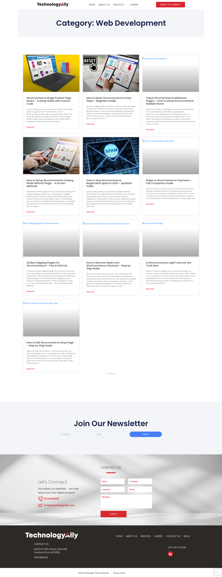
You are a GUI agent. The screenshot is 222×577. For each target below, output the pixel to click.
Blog (187, 536)
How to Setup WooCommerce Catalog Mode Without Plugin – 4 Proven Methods (50, 183)
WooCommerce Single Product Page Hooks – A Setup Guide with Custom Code (49, 100)
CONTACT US (41, 544)
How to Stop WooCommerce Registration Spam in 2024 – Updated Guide (109, 183)
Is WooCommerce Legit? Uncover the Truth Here (168, 264)
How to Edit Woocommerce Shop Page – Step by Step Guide (50, 344)
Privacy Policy (119, 573)
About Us (104, 4)
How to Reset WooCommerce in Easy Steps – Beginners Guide (108, 99)
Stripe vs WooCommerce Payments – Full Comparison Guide (169, 182)
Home (92, 4)
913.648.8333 (41, 557)
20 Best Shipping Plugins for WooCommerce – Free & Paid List (47, 264)
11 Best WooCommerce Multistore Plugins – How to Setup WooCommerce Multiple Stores (170, 100)
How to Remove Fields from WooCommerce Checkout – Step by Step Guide (108, 265)
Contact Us (173, 536)
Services (118, 4)
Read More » (31, 127)
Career (134, 4)
